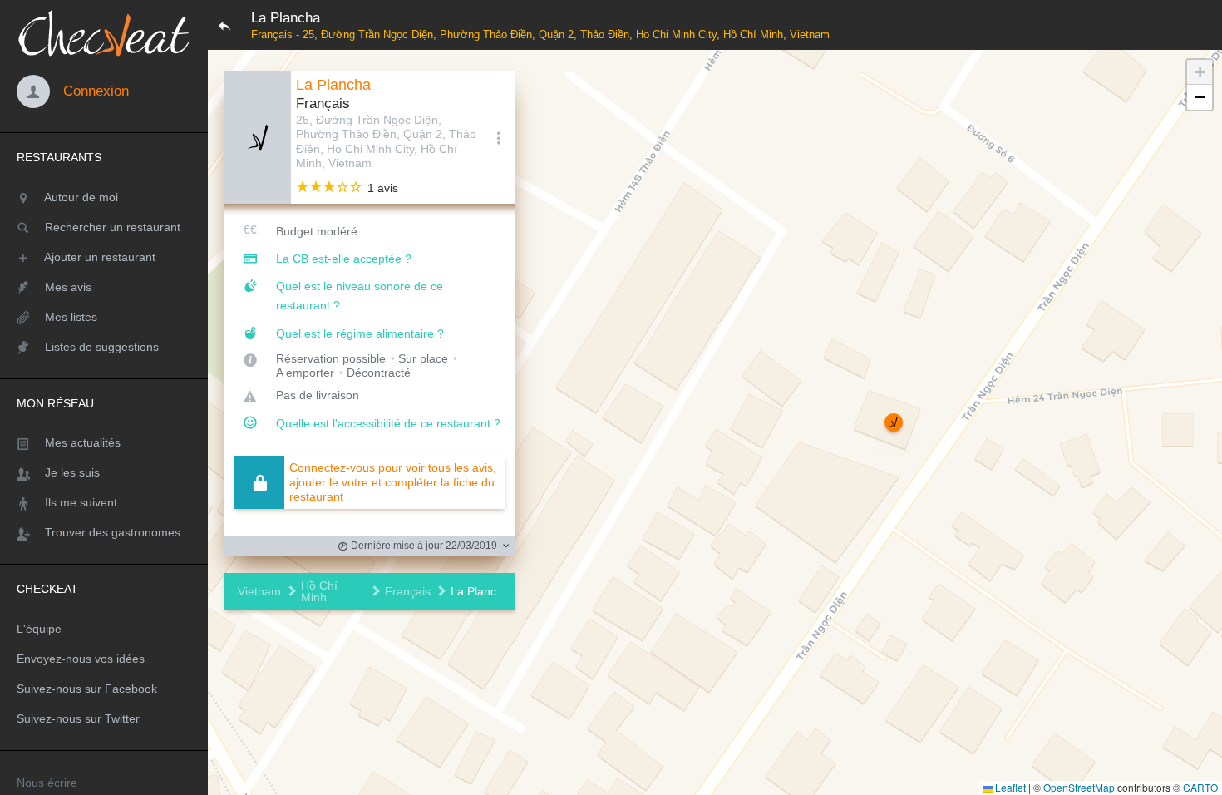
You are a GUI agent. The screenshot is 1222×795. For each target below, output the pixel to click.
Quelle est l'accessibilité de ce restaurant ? (388, 423)
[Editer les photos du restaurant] (257, 137)
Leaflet (1009, 787)
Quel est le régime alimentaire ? (360, 333)
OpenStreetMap (1079, 787)
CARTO (1200, 787)
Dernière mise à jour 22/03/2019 (422, 546)
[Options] (498, 137)
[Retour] (224, 25)
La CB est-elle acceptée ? (343, 258)
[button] (893, 422)
